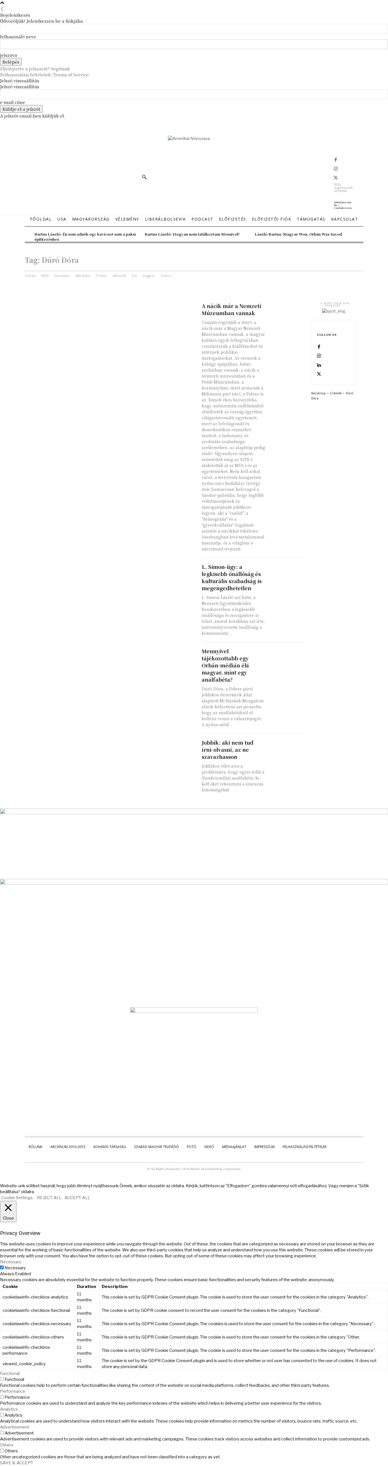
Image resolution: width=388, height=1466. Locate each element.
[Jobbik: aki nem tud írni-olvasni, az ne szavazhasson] (286, 748)
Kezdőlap (318, 393)
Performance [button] (12, 1391)
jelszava (8, 55)
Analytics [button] (9, 1409)
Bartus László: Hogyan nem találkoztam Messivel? (192, 234)
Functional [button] (10, 1373)
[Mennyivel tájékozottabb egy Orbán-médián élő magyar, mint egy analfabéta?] (286, 656)
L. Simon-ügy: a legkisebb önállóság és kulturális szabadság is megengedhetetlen (232, 577)
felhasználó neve (18, 36)
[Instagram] (335, 169)
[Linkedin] (319, 365)
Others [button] (6, 1445)
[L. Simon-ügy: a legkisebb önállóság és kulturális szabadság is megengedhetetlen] (286, 572)
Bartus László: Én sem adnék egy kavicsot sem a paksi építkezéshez (85, 236)
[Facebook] (335, 160)
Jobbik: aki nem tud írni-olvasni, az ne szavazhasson (227, 749)
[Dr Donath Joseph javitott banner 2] (194, 1011)
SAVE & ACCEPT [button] (16, 1462)
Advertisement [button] (14, 1427)
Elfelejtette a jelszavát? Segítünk (35, 69)
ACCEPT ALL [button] (77, 1197)
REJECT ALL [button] (49, 1197)
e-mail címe (12, 102)
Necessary (15, 1267)
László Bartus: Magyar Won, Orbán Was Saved (298, 234)
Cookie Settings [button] (17, 1197)
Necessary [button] (10, 1261)
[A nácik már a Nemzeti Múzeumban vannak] (286, 311)
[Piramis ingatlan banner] (194, 812)
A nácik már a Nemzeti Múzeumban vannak (231, 309)
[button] (144, 177)
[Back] (2, 9)
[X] (335, 178)
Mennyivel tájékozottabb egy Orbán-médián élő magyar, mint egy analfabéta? (225, 665)
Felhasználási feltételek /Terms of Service (44, 75)
